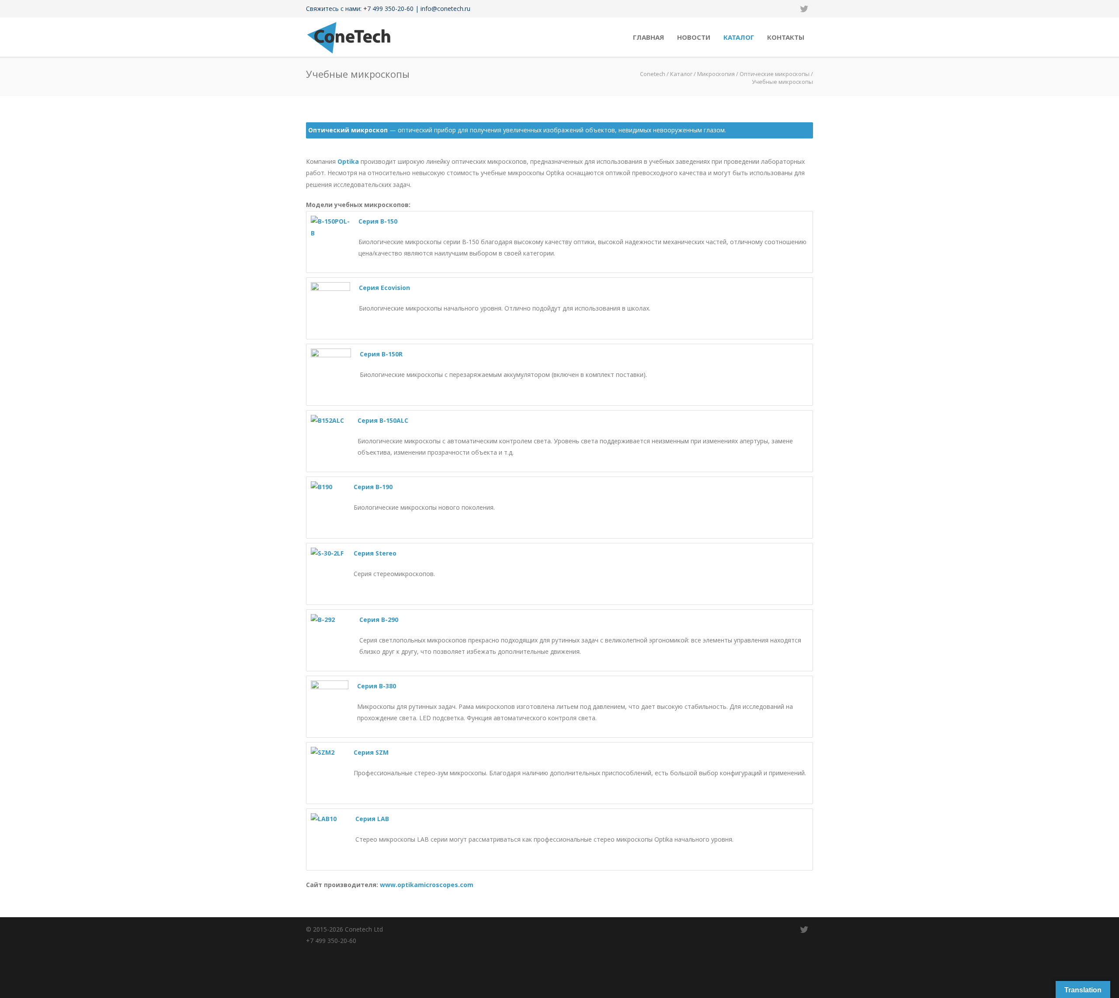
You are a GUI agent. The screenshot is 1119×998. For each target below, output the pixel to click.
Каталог (738, 37)
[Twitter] (804, 8)
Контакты (785, 37)
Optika (348, 161)
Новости (693, 37)
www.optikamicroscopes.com (426, 885)
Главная (648, 37)
